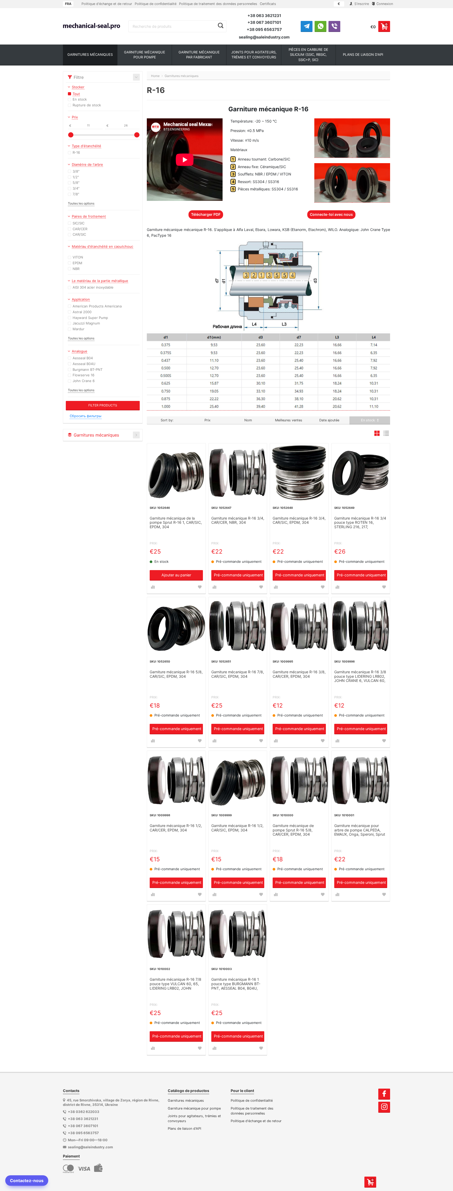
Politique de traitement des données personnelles (218, 4)
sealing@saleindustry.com (264, 37)
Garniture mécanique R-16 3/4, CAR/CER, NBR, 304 (237, 520)
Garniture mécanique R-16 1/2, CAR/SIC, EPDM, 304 (237, 828)
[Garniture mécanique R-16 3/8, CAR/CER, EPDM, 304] (299, 626)
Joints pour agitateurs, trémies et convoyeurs (194, 1118)
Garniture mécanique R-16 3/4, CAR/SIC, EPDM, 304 (299, 520)
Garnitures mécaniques (186, 1100)
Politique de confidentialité (155, 4)
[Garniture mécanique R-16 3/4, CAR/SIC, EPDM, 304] (299, 472)
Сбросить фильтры (85, 416)
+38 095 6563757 (264, 29)
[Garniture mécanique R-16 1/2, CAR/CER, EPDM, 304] (176, 780)
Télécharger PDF (205, 214)
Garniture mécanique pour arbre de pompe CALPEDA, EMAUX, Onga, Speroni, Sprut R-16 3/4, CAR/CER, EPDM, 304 (359, 830)
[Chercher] (220, 25)
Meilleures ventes (288, 420)
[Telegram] (306, 26)
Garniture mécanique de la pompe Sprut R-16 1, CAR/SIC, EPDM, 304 (176, 522)
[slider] (70, 134)
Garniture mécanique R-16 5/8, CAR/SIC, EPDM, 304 (176, 674)
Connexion (384, 4)
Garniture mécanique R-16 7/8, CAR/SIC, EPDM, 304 (237, 674)
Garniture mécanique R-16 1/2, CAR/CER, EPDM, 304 (176, 828)
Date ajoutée (329, 420)
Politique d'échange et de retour (107, 4)
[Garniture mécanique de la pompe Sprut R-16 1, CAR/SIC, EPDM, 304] (176, 472)
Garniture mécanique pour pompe (194, 1108)
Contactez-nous (27, 1180)
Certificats (268, 4)
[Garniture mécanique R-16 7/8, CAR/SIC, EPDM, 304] (238, 626)
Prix (207, 420)
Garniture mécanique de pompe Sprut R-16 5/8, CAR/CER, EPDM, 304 (293, 830)
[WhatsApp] (320, 26)
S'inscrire (361, 4)
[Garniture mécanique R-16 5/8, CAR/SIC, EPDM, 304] (176, 626)
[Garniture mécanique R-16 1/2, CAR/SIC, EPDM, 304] (238, 780)
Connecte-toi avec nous (331, 214)
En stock (368, 420)
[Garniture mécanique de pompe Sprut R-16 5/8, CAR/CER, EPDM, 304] (299, 780)
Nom (248, 420)
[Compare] (153, 587)
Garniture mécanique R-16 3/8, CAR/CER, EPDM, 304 (299, 674)
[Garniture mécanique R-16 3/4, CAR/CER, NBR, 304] (238, 472)
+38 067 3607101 (264, 22)
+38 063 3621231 (264, 15)
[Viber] (334, 26)
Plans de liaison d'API (184, 1129)
